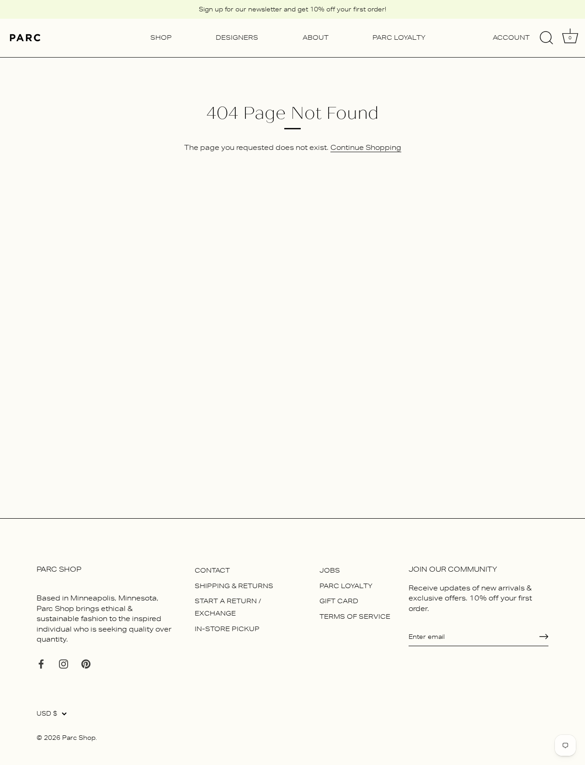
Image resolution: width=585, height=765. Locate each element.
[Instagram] (63, 663)
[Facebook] (41, 663)
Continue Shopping (365, 147)
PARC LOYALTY (345, 586)
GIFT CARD (338, 601)
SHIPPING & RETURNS (234, 586)
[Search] (546, 38)
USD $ (47, 713)
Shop (161, 37)
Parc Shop (79, 737)
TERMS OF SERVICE (354, 616)
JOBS (329, 570)
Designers (237, 37)
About (316, 37)
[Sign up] (543, 636)
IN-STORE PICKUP (227, 629)
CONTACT (212, 570)
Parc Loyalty (398, 37)
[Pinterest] (85, 663)
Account (511, 37)
